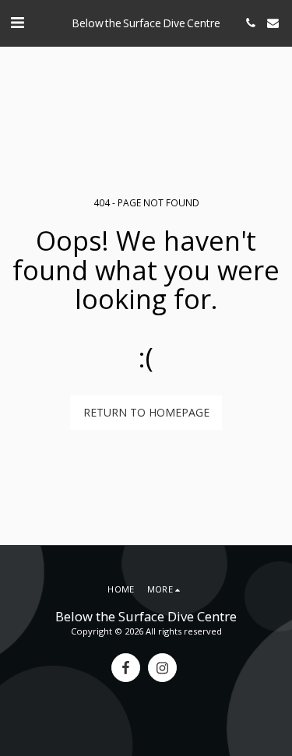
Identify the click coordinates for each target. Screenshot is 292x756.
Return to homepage (146, 412)
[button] (17, 22)
